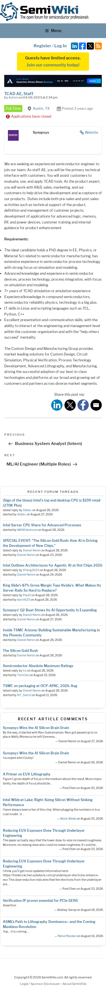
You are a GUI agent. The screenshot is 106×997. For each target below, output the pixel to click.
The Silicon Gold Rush (20, 651)
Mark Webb (68, 819)
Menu (56, 30)
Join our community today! (53, 65)
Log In (60, 45)
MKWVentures (27, 530)
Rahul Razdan (67, 936)
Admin (13, 97)
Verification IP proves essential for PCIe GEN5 (40, 900)
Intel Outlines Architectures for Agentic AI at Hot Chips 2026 (52, 565)
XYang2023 (31, 570)
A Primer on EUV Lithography (27, 774)
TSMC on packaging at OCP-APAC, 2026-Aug (40, 686)
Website (91, 132)
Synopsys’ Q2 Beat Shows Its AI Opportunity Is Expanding (50, 610)
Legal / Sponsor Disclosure (40, 984)
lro (25, 670)
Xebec (27, 510)
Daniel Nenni (32, 550)
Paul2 (27, 595)
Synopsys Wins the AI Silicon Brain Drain (36, 728)
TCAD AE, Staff (18, 93)
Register (42, 45)
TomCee (23, 675)
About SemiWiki (74, 984)
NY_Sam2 (24, 695)
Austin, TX (41, 108)
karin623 (23, 600)
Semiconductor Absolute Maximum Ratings (38, 666)
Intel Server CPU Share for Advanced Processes (42, 525)
